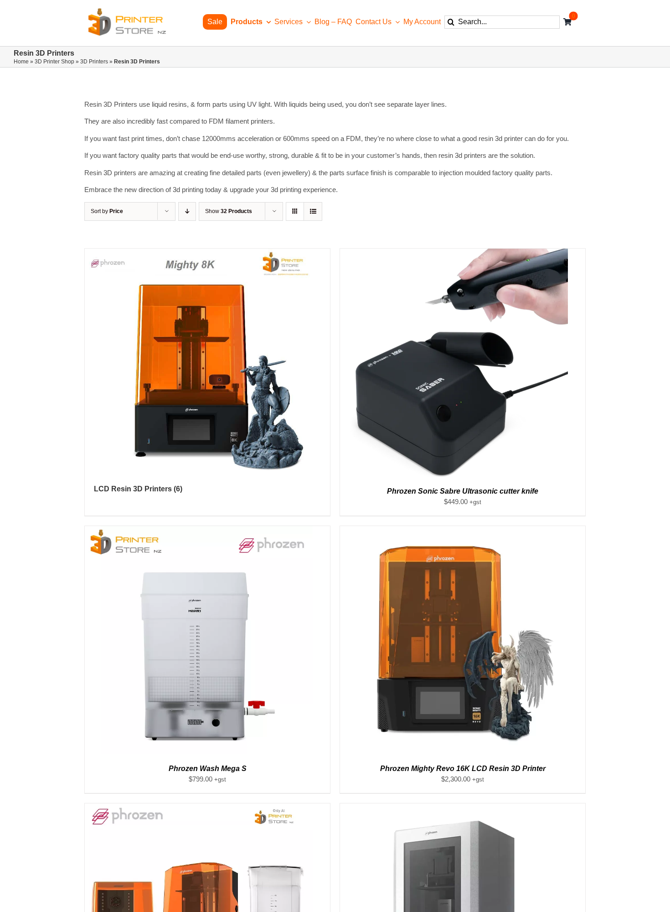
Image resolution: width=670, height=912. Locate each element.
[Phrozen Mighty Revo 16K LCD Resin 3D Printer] (454, 531)
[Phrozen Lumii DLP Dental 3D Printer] (454, 808)
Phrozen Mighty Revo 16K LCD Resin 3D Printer (463, 768)
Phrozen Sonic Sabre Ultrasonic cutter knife (462, 491)
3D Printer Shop (54, 61)
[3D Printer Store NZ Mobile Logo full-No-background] (126, 11)
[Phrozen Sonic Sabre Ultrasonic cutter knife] (454, 253)
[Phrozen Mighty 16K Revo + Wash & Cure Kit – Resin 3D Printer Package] (199, 808)
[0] (567, 21)
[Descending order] (187, 211)
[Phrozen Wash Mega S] (199, 531)
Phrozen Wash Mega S (208, 768)
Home (21, 61)
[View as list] (313, 211)
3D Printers (94, 61)
